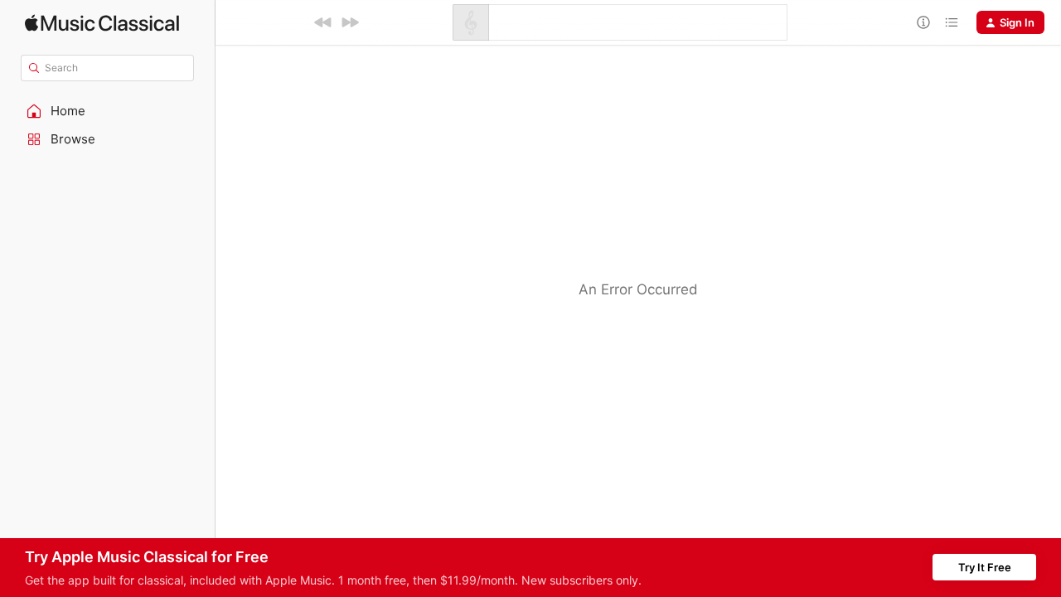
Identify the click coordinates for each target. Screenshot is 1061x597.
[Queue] (951, 22)
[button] (108, 111)
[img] (102, 23)
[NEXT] (350, 22)
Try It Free (984, 567)
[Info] (923, 22)
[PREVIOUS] (323, 22)
